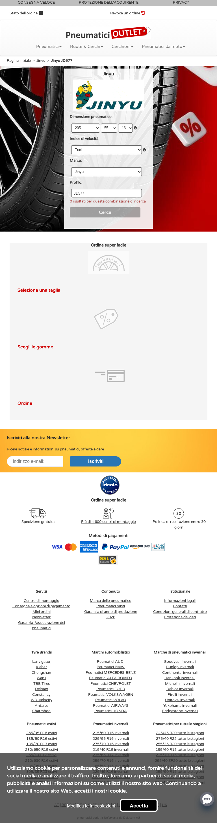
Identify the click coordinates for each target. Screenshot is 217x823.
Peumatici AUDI (111, 661)
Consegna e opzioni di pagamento (41, 606)
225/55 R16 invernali (111, 738)
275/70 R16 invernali (111, 744)
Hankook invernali (179, 678)
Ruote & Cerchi (85, 46)
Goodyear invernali (180, 661)
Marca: (76, 160)
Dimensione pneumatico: (91, 117)
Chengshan (41, 672)
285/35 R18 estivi (41, 733)
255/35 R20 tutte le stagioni (180, 744)
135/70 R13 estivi (41, 744)
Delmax (41, 689)
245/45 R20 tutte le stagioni (180, 733)
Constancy (41, 694)
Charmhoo (41, 711)
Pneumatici (47, 46)
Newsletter (41, 617)
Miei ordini (41, 611)
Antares (41, 705)
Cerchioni (121, 46)
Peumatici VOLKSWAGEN (110, 694)
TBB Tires (41, 683)
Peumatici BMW (111, 667)
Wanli (41, 678)
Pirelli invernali (180, 694)
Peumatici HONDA (110, 711)
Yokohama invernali (180, 705)
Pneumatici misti (110, 606)
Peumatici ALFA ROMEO (110, 678)
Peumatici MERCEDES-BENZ (111, 672)
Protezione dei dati (180, 617)
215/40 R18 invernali (111, 749)
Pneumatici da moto (162, 46)
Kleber (41, 667)
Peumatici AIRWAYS (110, 705)
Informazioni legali (180, 600)
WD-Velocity (41, 700)
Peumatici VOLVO (110, 700)
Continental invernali (180, 672)
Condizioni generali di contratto (180, 611)
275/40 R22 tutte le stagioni (180, 738)
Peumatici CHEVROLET (110, 683)
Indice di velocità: (84, 139)
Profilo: (76, 182)
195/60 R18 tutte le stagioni (180, 749)
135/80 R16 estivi (41, 738)
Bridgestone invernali (180, 711)
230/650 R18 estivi (41, 749)
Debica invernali (180, 689)
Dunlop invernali (180, 667)
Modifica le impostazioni (91, 805)
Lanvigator (41, 661)
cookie (43, 768)
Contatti (180, 606)
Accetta (139, 805)
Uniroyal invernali (180, 700)
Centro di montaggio (41, 600)
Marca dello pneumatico (110, 600)
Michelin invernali (180, 683)
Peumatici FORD (110, 689)
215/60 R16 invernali (111, 733)
